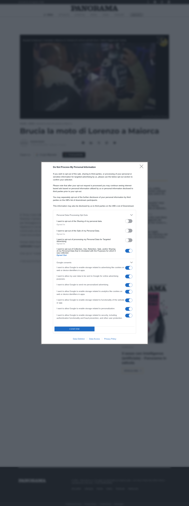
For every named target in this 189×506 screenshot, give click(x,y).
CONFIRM (74, 329)
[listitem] (94, 215)
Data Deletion (79, 339)
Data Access (94, 339)
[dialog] (94, 253)
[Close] (142, 167)
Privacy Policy (110, 339)
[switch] (128, 221)
